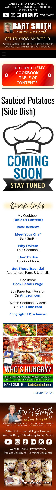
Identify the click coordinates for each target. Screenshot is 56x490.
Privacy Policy (38, 449)
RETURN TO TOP (43, 392)
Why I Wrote (28, 245)
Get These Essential (28, 268)
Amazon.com (30, 295)
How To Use (28, 257)
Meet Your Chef (28, 234)
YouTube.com (30, 306)
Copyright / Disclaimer (28, 314)
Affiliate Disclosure (15, 452)
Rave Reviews (28, 227)
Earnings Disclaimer (40, 452)
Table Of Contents (28, 219)
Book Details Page (28, 284)
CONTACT (47, 15)
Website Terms (19, 449)
